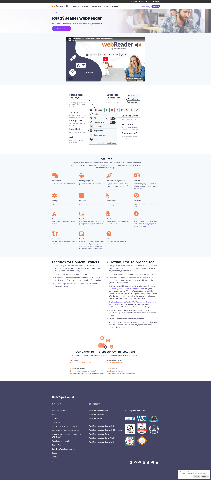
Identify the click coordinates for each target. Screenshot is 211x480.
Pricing (106, 6)
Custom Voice (96, 6)
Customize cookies (200, 473)
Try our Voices (145, 6)
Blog (54, 414)
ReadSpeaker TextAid (97, 418)
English (157, 1)
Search (149, 1)
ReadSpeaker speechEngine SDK (101, 426)
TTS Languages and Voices (135, 410)
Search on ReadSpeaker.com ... (63, 449)
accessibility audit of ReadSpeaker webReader (126, 288)
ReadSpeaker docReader (98, 414)
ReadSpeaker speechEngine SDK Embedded (105, 430)
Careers (55, 418)
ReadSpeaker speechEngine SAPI (101, 442)
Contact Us (60, 28)
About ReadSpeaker (59, 410)
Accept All (205, 476)
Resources (115, 6)
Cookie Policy (57, 445)
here (100, 185)
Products (74, 6)
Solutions (85, 6)
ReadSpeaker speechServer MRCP (102, 438)
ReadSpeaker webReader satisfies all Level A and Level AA (131, 278)
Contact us (156, 6)
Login (142, 1)
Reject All (196, 476)
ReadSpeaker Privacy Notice (62, 441)
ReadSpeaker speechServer (99, 434)
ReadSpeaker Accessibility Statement (66, 430)
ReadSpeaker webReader (98, 410)
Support (135, 1)
